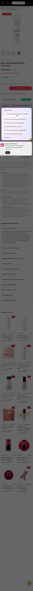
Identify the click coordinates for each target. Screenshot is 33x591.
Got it (7, 152)
